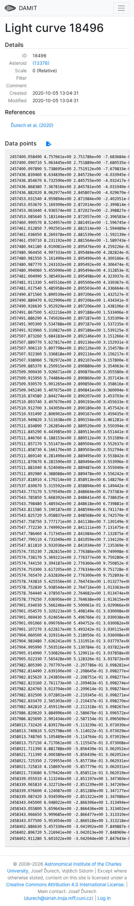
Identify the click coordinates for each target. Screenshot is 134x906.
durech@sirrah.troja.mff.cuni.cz (58, 898)
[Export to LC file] (48, 143)
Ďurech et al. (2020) (32, 125)
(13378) (41, 63)
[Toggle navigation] (121, 8)
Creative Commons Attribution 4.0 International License (65, 884)
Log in (104, 898)
